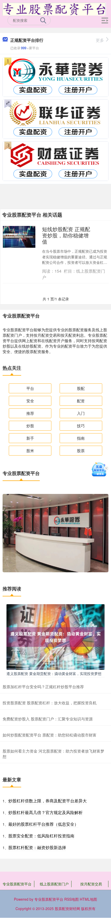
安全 (30, 400)
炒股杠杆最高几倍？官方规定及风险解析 (45, 812)
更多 (100, 40)
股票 (81, 450)
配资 (81, 400)
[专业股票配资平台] (54, 8)
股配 (81, 388)
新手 (30, 438)
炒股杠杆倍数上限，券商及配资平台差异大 (47, 801)
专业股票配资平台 (17, 883)
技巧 (81, 425)
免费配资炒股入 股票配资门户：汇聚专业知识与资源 (48, 718)
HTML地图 (88, 899)
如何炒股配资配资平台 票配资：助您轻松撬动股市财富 (50, 735)
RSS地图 (71, 899)
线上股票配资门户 (54, 883)
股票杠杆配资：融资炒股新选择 (37, 847)
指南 (81, 438)
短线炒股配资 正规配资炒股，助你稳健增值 (66, 235)
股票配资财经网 (67, 908)
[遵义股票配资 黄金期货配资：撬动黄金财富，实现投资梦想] (55, 636)
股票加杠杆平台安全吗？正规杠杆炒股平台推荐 (43, 686)
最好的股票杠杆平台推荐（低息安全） (43, 824)
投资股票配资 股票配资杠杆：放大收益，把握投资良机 (50, 702)
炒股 (30, 425)
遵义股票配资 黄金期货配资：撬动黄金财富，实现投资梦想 (53, 673)
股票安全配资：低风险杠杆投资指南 (41, 836)
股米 (30, 450)
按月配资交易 (91, 883)
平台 (30, 388)
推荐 (30, 413)
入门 (81, 413)
